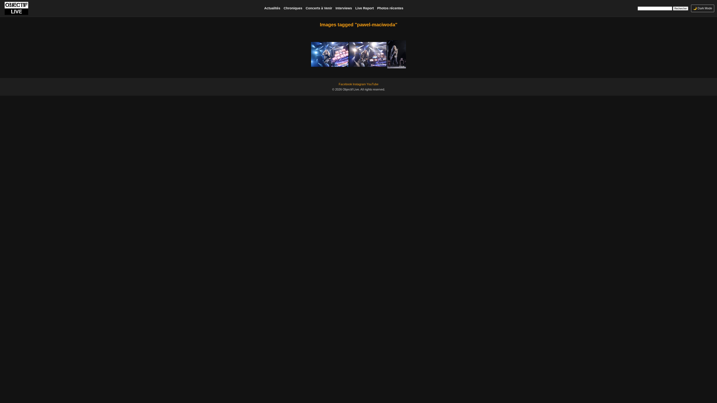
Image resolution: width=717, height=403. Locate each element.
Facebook (345, 84)
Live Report (364, 8)
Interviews (344, 8)
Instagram (359, 84)
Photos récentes (390, 8)
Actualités (272, 8)
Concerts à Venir (319, 8)
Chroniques (293, 8)
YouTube (372, 84)
